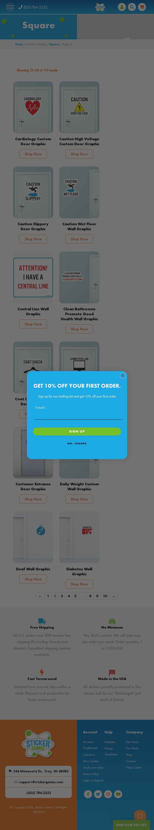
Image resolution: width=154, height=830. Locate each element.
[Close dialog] (122, 375)
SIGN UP (77, 431)
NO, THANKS (77, 443)
